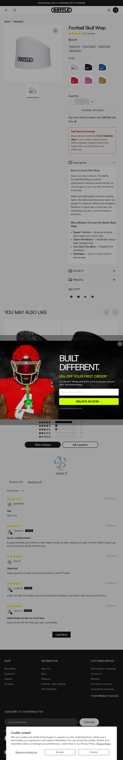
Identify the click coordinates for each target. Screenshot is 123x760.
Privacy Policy (103, 743)
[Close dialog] (120, 344)
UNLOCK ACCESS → (89, 401)
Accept (60, 752)
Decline (94, 752)
